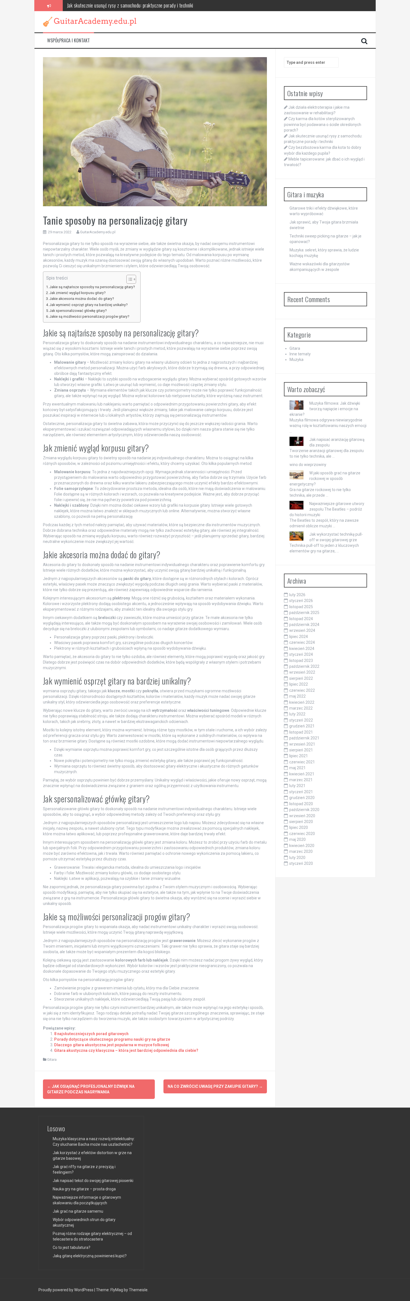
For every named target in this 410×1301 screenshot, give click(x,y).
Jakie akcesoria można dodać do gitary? (81, 299)
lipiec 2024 (298, 636)
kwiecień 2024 (301, 648)
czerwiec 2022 (302, 690)
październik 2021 (304, 738)
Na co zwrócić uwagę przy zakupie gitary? (215, 1086)
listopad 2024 (301, 618)
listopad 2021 (301, 732)
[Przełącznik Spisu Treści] (128, 279)
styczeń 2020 (301, 863)
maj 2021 (297, 768)
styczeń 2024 (301, 654)
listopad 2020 (301, 804)
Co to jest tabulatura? (71, 1247)
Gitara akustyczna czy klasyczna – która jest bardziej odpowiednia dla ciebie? (126, 1050)
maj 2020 (297, 839)
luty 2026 (297, 595)
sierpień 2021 (301, 750)
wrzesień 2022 (302, 672)
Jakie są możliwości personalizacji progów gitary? (89, 316)
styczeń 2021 (301, 792)
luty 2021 (297, 785)
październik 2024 (304, 624)
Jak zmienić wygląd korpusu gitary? (77, 293)
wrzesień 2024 (302, 630)
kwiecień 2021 (301, 774)
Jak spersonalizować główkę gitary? (78, 311)
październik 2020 (304, 809)
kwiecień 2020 (301, 845)
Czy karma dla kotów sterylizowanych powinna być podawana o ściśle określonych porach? (322, 124)
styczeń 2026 (301, 600)
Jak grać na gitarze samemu (78, 1211)
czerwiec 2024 (302, 642)
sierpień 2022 (301, 678)
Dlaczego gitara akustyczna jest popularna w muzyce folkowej (111, 1045)
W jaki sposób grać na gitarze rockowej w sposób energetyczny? (325, 478)
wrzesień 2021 (302, 744)
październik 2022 (304, 666)
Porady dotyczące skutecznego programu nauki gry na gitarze (112, 1039)
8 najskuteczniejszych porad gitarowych (91, 1033)
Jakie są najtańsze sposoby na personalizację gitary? (92, 287)
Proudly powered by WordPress (66, 1290)
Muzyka (296, 359)
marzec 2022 (301, 708)
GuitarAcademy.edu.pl (97, 232)
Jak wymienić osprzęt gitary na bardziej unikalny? (88, 305)
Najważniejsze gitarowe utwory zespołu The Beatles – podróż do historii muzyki (327, 509)
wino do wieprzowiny (308, 464)
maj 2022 (297, 696)
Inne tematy (300, 354)
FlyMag (116, 1290)
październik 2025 (304, 612)
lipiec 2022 (298, 684)
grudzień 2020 (302, 797)
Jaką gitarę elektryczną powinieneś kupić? (90, 1256)
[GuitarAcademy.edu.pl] (89, 21)
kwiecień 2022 (301, 702)
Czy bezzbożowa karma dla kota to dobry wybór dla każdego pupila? (128, 5)
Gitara (52, 1059)
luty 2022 (297, 714)
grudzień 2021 (302, 726)
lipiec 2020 (298, 827)
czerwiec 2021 (302, 762)
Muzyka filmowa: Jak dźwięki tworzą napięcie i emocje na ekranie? (325, 409)
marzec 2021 (301, 780)
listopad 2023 (301, 660)
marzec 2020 (301, 851)
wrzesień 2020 (302, 816)
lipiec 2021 (298, 756)
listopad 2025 (301, 607)
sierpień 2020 (301, 821)
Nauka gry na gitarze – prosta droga (84, 1189)
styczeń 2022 (301, 720)
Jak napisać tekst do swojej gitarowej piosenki (93, 1180)
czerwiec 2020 (302, 833)
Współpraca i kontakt (68, 40)
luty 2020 (297, 857)
